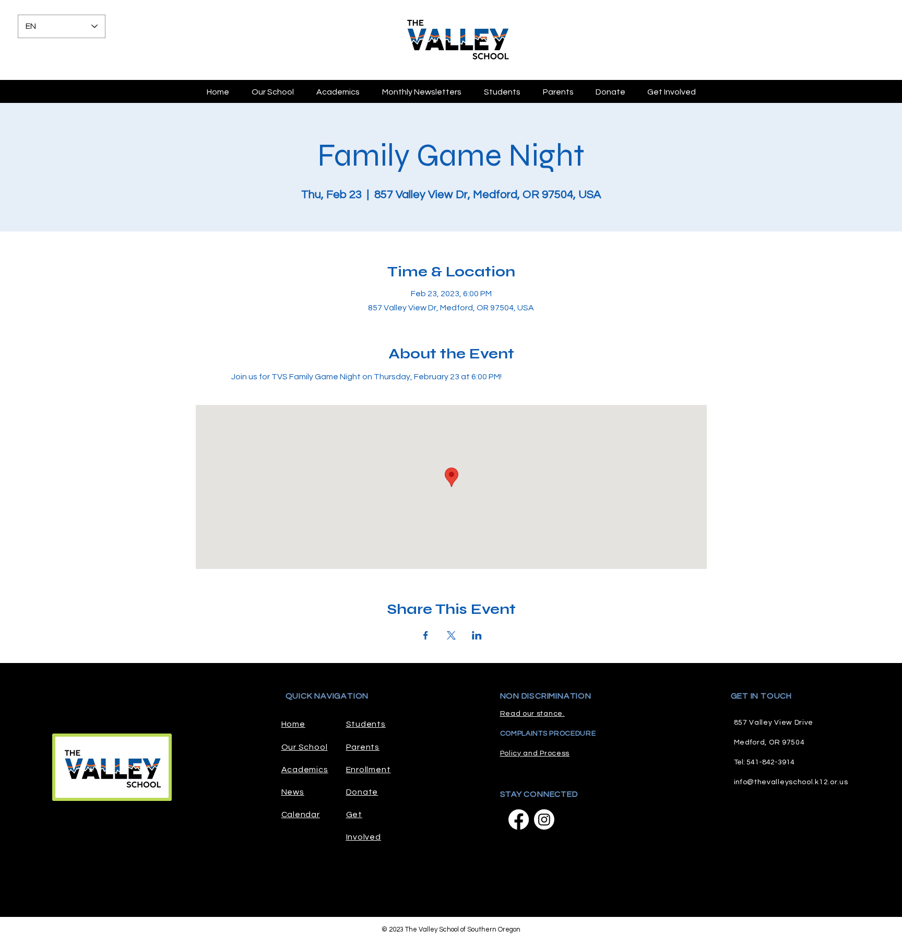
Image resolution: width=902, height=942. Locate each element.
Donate (362, 792)
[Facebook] (518, 819)
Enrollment (368, 769)
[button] (558, 92)
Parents (363, 747)
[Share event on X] (451, 635)
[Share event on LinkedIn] (477, 635)
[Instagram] (544, 819)
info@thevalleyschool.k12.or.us (791, 782)
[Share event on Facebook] (426, 635)
